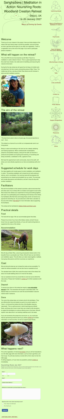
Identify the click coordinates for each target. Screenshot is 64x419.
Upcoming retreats (56, 11)
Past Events (56, 36)
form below (22, 352)
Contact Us (56, 94)
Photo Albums (56, 104)
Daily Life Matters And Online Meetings (56, 50)
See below (16, 201)
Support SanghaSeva (56, 120)
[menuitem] (56, 6)
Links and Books (56, 82)
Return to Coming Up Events (32, 24)
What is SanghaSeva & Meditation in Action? (56, 24)
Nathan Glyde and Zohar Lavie (27, 206)
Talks (56, 73)
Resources (56, 132)
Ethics (56, 146)
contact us (24, 279)
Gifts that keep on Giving (56, 62)
